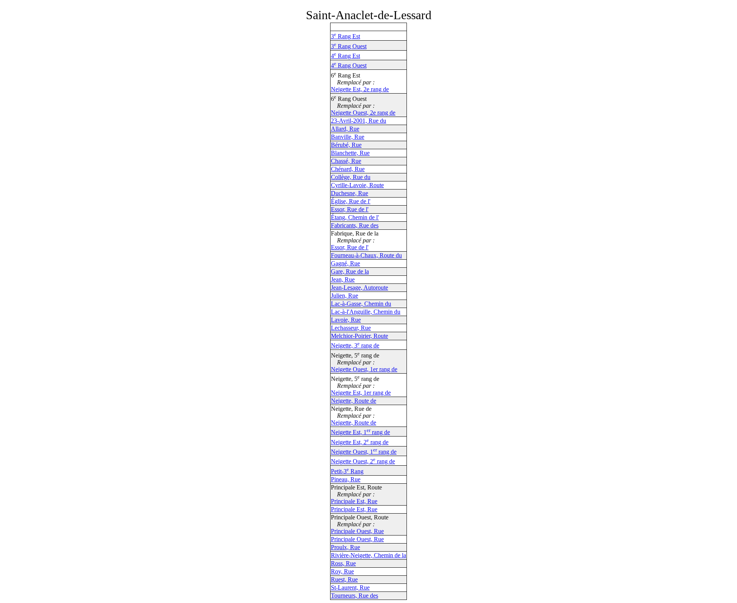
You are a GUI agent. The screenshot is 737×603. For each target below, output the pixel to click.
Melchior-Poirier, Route (359, 336)
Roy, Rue (342, 571)
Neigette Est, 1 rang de (360, 432)
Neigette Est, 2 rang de (359, 442)
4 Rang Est (345, 56)
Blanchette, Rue (350, 153)
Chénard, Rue (348, 169)
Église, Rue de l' (350, 201)
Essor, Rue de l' (349, 209)
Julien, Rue (344, 295)
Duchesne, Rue (349, 193)
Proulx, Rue (345, 547)
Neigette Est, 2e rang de (360, 89)
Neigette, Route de (353, 400)
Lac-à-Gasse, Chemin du (361, 303)
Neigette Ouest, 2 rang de (363, 461)
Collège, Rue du (350, 177)
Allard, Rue (345, 128)
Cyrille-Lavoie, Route (357, 185)
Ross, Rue (343, 563)
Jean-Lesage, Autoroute (359, 287)
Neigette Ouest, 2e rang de (363, 112)
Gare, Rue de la (350, 271)
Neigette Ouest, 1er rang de (364, 369)
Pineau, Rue (345, 479)
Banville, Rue (347, 136)
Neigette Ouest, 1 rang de (364, 451)
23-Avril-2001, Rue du (358, 120)
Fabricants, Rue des (354, 225)
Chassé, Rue (346, 161)
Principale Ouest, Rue (357, 531)
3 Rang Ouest (349, 46)
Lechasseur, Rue (351, 328)
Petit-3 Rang (347, 471)
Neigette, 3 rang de (355, 345)
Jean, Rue (343, 279)
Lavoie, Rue (346, 319)
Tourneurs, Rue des (354, 595)
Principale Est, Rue (354, 501)
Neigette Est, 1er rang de (361, 392)
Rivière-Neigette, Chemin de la (368, 555)
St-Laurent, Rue (350, 587)
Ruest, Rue (344, 579)
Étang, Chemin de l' (355, 217)
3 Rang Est (345, 36)
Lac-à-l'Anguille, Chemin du (365, 311)
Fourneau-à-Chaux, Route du (366, 255)
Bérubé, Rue (346, 145)
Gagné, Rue (345, 263)
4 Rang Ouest (349, 65)
